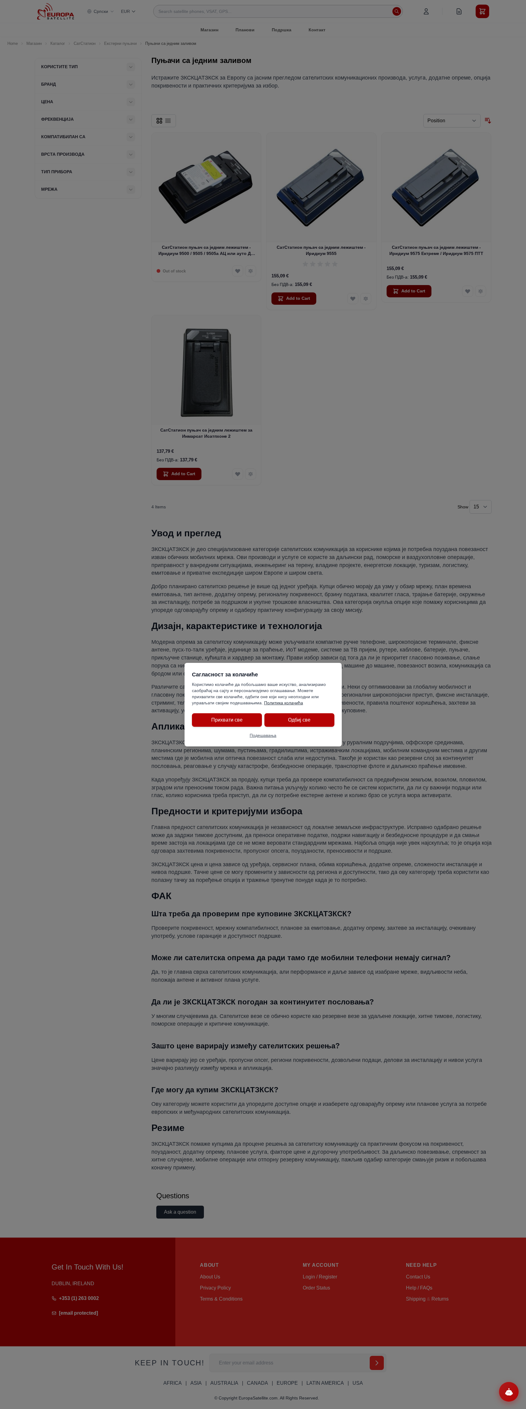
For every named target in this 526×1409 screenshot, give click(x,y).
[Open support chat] (509, 1392)
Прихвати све (227, 719)
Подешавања (263, 735)
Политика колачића (283, 702)
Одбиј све (299, 719)
